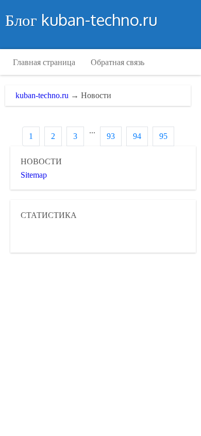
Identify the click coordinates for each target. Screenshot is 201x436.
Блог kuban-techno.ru (81, 19)
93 (111, 136)
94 (137, 136)
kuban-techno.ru (42, 95)
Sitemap (34, 174)
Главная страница (44, 61)
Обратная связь (117, 61)
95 (163, 136)
